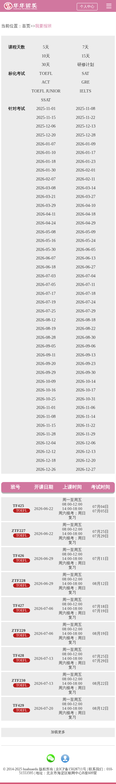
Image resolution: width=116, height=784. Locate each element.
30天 (46, 64)
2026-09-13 (85, 355)
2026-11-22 (85, 425)
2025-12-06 (46, 126)
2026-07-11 (85, 284)
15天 (85, 56)
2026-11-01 (46, 407)
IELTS (85, 91)
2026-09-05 (46, 346)
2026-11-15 (46, 425)
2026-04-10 (85, 205)
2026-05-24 (85, 240)
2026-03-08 (46, 188)
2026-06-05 (85, 249)
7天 (85, 47)
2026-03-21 (46, 196)
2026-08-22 (85, 328)
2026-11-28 (46, 434)
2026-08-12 (46, 320)
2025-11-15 (46, 117)
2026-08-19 (46, 328)
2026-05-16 (46, 240)
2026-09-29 (46, 372)
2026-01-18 (46, 161)
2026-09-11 (46, 355)
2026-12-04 (46, 443)
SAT (85, 73)
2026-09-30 (85, 372)
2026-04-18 (85, 214)
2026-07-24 (85, 302)
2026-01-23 (85, 161)
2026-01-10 (46, 152)
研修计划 (85, 64)
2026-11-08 (46, 416)
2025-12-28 (85, 135)
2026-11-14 (85, 416)
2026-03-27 (85, 196)
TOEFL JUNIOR (46, 91)
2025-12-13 (85, 126)
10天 (46, 56)
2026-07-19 (46, 302)
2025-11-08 (85, 108)
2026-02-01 (85, 170)
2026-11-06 (85, 407)
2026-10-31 (85, 399)
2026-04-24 (46, 223)
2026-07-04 (85, 276)
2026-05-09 (85, 232)
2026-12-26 (46, 469)
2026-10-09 (46, 381)
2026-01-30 (46, 170)
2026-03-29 (46, 205)
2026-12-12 (46, 451)
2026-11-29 (85, 434)
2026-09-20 (46, 363)
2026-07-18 (85, 293)
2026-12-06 (85, 443)
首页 (26, 26)
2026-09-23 (85, 363)
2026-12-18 (46, 460)
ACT (46, 82)
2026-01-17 (85, 152)
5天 (46, 47)
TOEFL (46, 73)
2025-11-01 (46, 108)
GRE (85, 82)
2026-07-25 (46, 311)
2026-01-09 (85, 144)
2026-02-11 (85, 179)
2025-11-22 (85, 117)
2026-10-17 (85, 390)
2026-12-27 (85, 469)
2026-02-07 (46, 179)
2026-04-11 (46, 214)
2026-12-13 (85, 451)
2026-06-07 (46, 258)
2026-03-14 (85, 188)
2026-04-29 (85, 223)
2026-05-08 (46, 232)
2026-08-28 (46, 337)
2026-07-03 (46, 276)
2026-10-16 (46, 390)
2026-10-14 (85, 381)
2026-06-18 (46, 267)
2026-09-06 (85, 346)
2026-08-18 (85, 320)
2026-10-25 (46, 399)
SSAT (46, 100)
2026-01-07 (46, 144)
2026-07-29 (85, 311)
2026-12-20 (85, 460)
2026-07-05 (46, 284)
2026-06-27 (85, 267)
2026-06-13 (85, 258)
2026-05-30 (46, 249)
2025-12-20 (46, 135)
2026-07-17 (46, 293)
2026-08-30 (85, 337)
